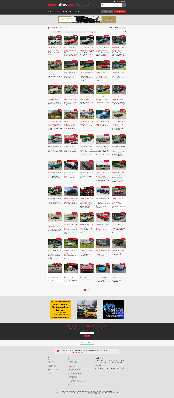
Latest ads (107, 11)
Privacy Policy (51, 366)
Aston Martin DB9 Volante (102, 99)
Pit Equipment (71, 366)
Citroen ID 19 (51, 149)
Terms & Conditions (53, 369)
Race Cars (70, 359)
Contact (71, 11)
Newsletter (79, 11)
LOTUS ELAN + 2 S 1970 (85, 253)
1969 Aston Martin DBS (53, 277)
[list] (123, 32)
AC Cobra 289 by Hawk (85, 227)
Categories (57, 11)
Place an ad (120, 11)
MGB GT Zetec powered (85, 174)
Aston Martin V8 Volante (69, 75)
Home (50, 11)
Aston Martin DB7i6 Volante (70, 99)
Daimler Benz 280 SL (100, 124)
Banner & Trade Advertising (55, 364)
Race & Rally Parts (72, 361)
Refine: (50, 32)
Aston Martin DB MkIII (53, 99)
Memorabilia (71, 379)
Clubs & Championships (74, 383)
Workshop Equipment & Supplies (76, 368)
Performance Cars (72, 376)
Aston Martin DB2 (116, 75)
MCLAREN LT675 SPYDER (101, 277)
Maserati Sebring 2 (68, 277)
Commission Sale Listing (74, 369)
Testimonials (51, 368)
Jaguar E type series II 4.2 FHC (118, 227)
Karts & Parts (71, 370)
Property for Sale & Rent (74, 384)
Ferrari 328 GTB (83, 277)
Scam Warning (51, 372)
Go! (124, 5)
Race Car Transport (72, 362)
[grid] (125, 32)
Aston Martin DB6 (52, 253)
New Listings (51, 362)
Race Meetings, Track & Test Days (76, 381)
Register (123, 1)
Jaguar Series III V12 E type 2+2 (87, 50)
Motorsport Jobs (72, 374)
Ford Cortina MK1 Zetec (53, 175)
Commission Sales (52, 365)
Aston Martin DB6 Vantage (86, 75)
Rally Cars (70, 364)
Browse (50, 359)
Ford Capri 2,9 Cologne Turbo (118, 253)
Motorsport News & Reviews (75, 373)
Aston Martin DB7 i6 (84, 99)
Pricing (65, 11)
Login (117, 1)
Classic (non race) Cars (73, 377)
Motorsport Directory (73, 380)
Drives (69, 365)
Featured (50, 361)
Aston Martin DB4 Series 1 (54, 75)
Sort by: (110, 27)
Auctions (70, 372)
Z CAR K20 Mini (83, 124)
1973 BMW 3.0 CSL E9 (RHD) (102, 149)
